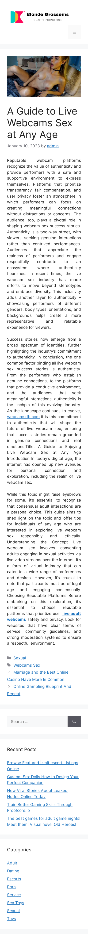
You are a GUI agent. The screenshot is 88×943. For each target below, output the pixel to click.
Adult (12, 863)
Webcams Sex (26, 665)
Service (14, 894)
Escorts (14, 879)
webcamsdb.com (23, 416)
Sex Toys (15, 902)
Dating (13, 871)
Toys (11, 918)
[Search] (74, 721)
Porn (11, 887)
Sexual (19, 658)
